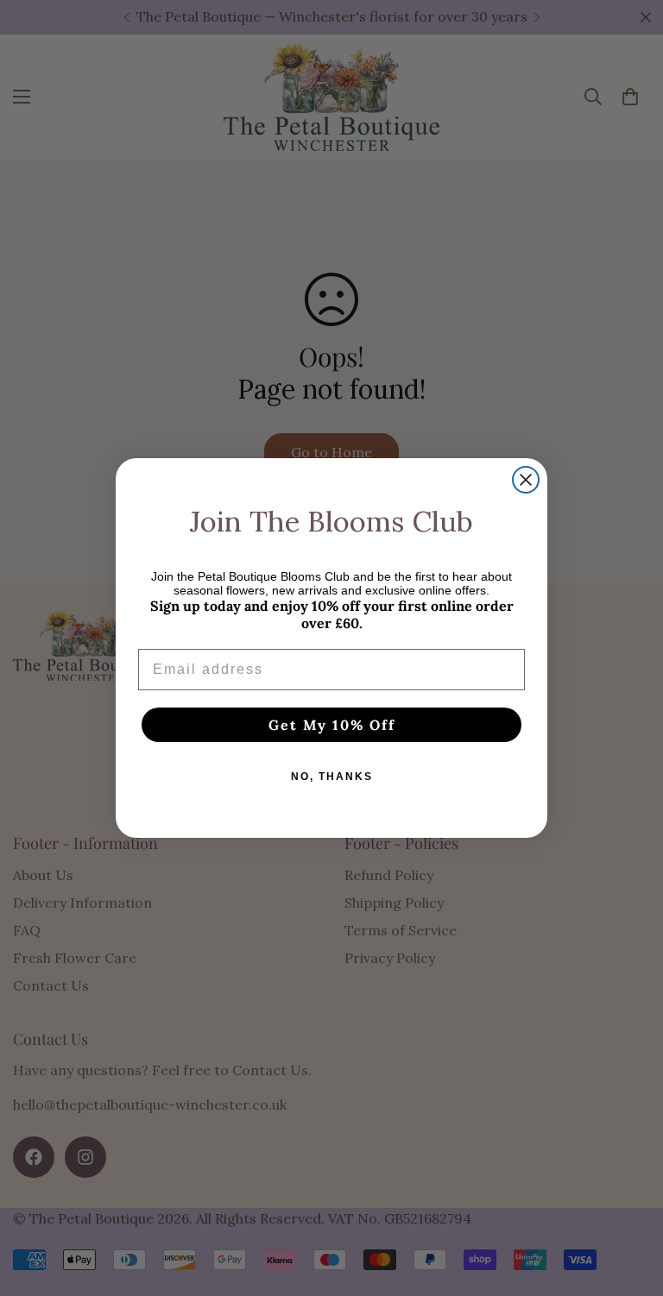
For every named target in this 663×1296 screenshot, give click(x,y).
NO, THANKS (332, 777)
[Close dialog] (526, 480)
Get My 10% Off (331, 724)
